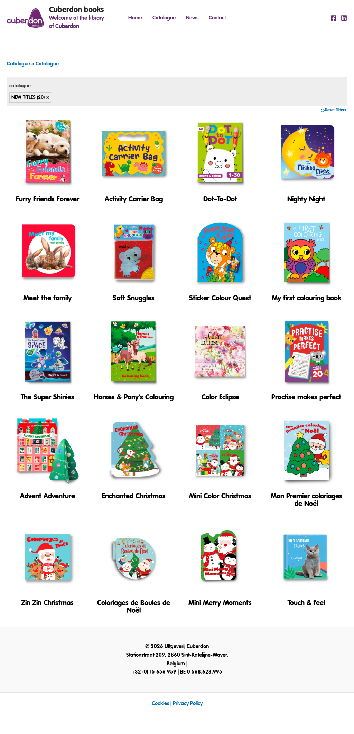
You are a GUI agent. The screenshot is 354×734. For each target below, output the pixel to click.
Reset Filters (335, 110)
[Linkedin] (344, 18)
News (192, 17)
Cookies (160, 703)
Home (135, 17)
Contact (217, 17)
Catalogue (164, 17)
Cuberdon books (76, 10)
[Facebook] (333, 18)
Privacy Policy (188, 703)
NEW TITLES (28, 97)
